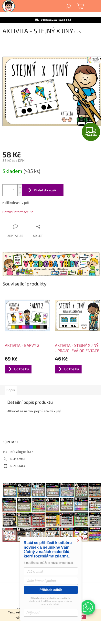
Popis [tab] (11, 390)
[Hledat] (68, 6)
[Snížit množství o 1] (19, 193)
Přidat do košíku (46, 190)
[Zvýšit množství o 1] (19, 187)
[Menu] (94, 6)
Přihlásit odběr (51, 590)
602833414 (17, 466)
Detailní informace (15, 212)
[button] (88, 607)
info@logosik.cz (21, 451)
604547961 (17, 459)
